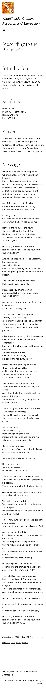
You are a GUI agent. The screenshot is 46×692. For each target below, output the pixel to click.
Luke (13, 642)
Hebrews (6, 642)
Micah (18, 642)
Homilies (39, 637)
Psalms (25, 642)
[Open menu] (3, 30)
